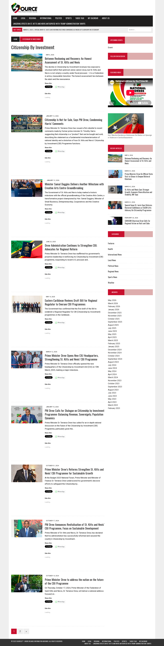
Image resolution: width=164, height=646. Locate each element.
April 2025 (112, 337)
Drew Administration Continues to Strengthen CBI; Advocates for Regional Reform (71, 247)
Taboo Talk (79, 18)
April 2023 (112, 402)
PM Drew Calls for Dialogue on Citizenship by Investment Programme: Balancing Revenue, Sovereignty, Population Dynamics (74, 414)
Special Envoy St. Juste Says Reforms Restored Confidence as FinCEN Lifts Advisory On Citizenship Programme (138, 208)
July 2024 (112, 365)
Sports (69, 18)
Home (15, 18)
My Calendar (93, 18)
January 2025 (113, 346)
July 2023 (112, 393)
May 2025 (112, 334)
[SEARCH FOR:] (140, 29)
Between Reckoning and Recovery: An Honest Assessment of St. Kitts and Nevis (68, 60)
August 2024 (113, 362)
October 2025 (113, 319)
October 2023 (113, 383)
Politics (58, 18)
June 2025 (112, 331)
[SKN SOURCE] (82, 7)
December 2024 (114, 350)
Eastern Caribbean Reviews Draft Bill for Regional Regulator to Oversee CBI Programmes (71, 302)
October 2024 (113, 356)
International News (115, 254)
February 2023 (114, 408)
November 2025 (114, 316)
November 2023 (114, 380)
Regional (32, 18)
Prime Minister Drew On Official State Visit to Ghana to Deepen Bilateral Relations (139, 176)
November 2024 (114, 353)
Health (110, 249)
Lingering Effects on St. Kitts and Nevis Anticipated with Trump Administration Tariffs (49, 23)
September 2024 (115, 359)
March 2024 (113, 377)
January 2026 (113, 309)
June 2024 (112, 368)
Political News (113, 265)
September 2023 (115, 387)
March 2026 (113, 303)
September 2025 (115, 322)
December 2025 (114, 313)
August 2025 (113, 325)
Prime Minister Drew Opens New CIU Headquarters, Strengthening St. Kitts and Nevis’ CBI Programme (71, 357)
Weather (111, 282)
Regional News (113, 271)
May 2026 (112, 300)
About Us (105, 18)
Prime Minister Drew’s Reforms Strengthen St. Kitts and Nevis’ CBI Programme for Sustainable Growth (74, 471)
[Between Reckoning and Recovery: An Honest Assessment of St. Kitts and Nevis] (26, 70)
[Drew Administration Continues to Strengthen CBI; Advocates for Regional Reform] (26, 256)
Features (111, 243)
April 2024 (112, 374)
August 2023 (113, 390)
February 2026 (114, 306)
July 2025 (112, 328)
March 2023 (113, 405)
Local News (112, 260)
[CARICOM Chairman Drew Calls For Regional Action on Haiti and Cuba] (115, 223)
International (46, 18)
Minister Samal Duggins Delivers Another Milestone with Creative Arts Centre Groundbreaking (74, 186)
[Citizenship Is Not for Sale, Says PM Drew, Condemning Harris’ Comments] (26, 131)
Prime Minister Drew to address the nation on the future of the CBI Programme (74, 581)
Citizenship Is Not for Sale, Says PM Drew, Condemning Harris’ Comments (73, 121)
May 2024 (112, 371)
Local (23, 18)
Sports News (112, 277)
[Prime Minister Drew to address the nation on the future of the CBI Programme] (26, 591)
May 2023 (112, 399)
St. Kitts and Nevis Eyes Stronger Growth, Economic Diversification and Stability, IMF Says (138, 192)
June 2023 (112, 396)
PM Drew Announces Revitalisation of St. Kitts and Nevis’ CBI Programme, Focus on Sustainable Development (74, 526)
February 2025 (114, 343)
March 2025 (113, 340)
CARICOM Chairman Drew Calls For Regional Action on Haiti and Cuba (137, 222)
